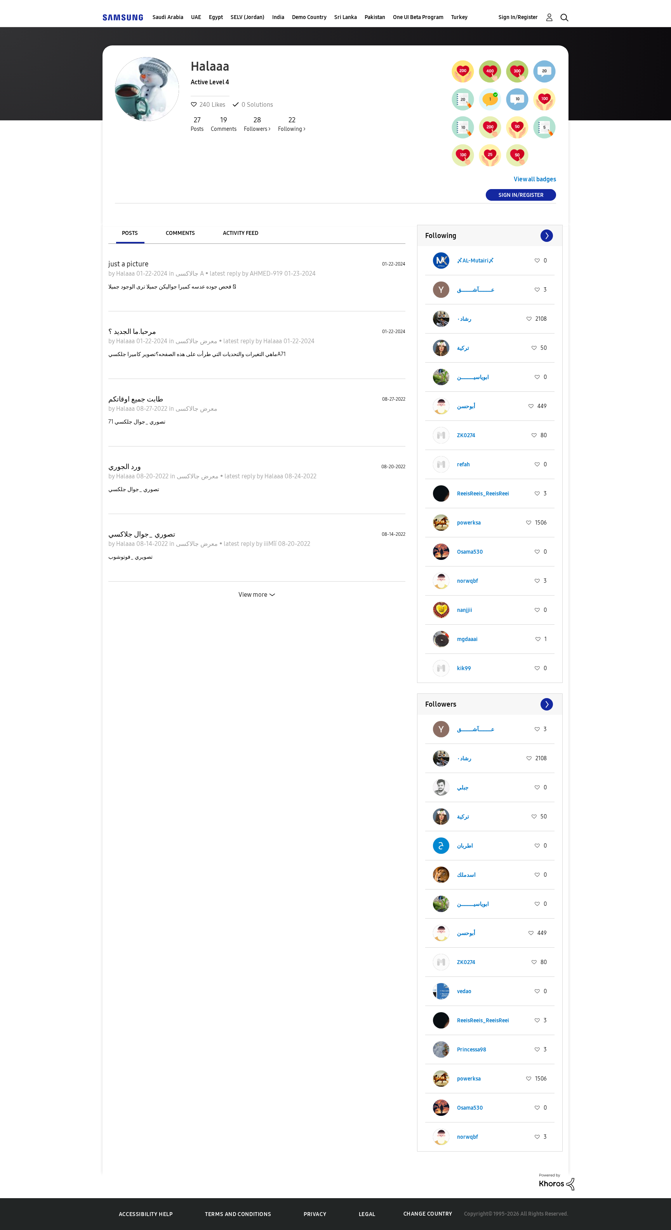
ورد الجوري (124, 466)
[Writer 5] (544, 127)
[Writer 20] (463, 99)
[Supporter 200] (490, 127)
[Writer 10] (463, 127)
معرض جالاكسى (197, 341)
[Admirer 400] (490, 71)
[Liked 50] (517, 127)
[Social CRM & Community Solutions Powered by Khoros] (556, 1181)
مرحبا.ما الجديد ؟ (132, 331)
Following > (292, 124)
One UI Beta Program (418, 17)
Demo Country (309, 17)
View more (252, 594)
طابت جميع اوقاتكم (135, 399)
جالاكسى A (190, 273)
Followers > (257, 124)
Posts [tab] (130, 233)
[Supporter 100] (463, 155)
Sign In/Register (518, 17)
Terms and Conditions (238, 1214)
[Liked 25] (490, 155)
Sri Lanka (345, 17)
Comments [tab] (180, 233)
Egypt (216, 17)
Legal (367, 1214)
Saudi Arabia (168, 17)
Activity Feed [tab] (240, 233)
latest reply (226, 273)
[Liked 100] (544, 99)
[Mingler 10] (517, 99)
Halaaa (126, 273)
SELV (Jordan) (247, 17)
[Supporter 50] (517, 155)
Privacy (315, 1214)
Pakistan (375, 17)
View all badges (535, 179)
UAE (196, 17)
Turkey (459, 17)
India (278, 17)
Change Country (427, 1214)
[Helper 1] (490, 99)
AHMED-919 (267, 273)
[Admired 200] (463, 71)
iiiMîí (271, 543)
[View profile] (441, 260)
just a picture (128, 264)
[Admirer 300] (517, 71)
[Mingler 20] (544, 71)
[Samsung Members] (123, 17)
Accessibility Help (146, 1214)
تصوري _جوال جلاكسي (141, 534)
